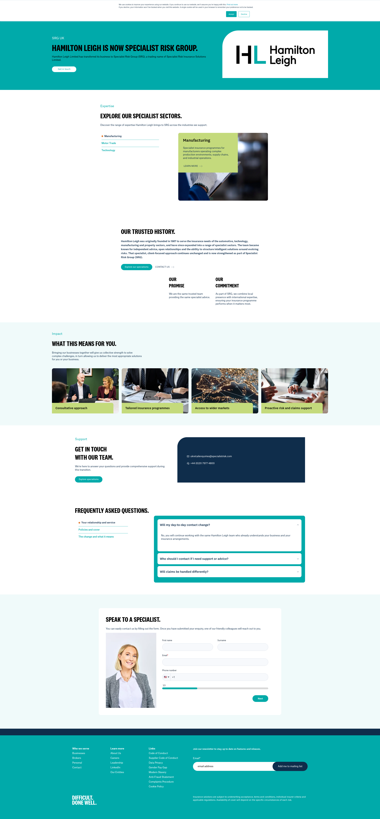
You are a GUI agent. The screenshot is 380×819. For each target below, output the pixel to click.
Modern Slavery (157, 772)
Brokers (76, 758)
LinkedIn (115, 767)
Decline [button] (244, 14)
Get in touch (64, 69)
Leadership (116, 763)
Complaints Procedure (161, 782)
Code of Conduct (158, 753)
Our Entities (117, 772)
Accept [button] (231, 14)
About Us (115, 753)
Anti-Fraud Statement (161, 777)
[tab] (130, 136)
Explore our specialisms (136, 267)
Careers (114, 758)
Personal (77, 763)
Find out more (232, 4)
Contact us (162, 267)
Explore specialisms (89, 479)
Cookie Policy (156, 786)
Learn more (191, 166)
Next (260, 698)
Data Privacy (156, 763)
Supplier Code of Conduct (163, 758)
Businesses (78, 753)
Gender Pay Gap (158, 767)
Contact (76, 767)
